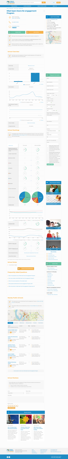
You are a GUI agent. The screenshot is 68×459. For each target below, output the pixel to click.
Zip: (47, 137)
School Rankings (34, 453)
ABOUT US (55, 6)
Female (52, 99)
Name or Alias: (28, 391)
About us (33, 450)
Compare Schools (43, 451)
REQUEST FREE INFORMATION (27, 268)
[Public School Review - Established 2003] (11, 2)
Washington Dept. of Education (53, 294)
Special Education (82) (51, 280)
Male (48, 99)
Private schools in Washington (52, 289)
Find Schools (34, 451)
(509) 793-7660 (16, 22)
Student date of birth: (50, 93)
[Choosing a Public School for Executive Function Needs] (26, 419)
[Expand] (9, 314)
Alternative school (31, 65)
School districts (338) (51, 285)
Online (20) (49, 279)
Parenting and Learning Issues (53, 259)
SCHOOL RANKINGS (27, 6)
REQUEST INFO (18, 32)
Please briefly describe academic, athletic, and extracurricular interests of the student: (53, 114)
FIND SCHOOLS (14, 6)
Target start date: (50, 108)
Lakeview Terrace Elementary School (11, 345)
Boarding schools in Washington (53, 290)
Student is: (48, 97)
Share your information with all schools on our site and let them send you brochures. (54, 148)
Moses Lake (14, 18)
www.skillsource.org (15, 26)
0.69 (37, 205)
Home (33, 449)
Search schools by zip (51, 268)
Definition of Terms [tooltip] (11, 145)
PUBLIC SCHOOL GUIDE (42, 6)
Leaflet (38, 320)
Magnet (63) (49, 276)
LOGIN (54, 2)
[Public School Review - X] (7, 457)
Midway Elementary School (12, 363)
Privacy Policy (58, 457)
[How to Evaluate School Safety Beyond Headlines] (13, 419)
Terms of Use (53, 457)
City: (47, 125)
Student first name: (50, 86)
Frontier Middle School (34, 306)
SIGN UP (58, 2)
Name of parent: (49, 82)
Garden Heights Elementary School (11, 354)
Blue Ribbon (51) (50, 275)
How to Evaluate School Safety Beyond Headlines (12, 428)
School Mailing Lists (54, 450)
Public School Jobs (51, 258)
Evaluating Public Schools (52, 256)
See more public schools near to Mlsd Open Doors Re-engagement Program (26, 371)
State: (48, 133)
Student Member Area (43, 449)
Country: (48, 129)
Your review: (10, 395)
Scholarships (50, 253)
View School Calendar (31, 123)
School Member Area (54, 449)
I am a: (9, 391)
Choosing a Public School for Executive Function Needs (25, 428)
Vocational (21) (50, 282)
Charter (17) (49, 278)
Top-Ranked (49, 273)
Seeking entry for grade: (51, 105)
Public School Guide (43, 450)
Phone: (48, 142)
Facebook (9, 457)
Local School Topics (51, 255)
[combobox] (30, 2)
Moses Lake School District (31, 256)
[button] (25, 314)
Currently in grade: (50, 101)
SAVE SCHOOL (36, 32)
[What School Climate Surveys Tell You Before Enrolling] (39, 419)
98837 (19, 18)
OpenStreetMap (42, 320)
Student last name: (50, 89)
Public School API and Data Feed (56, 451)
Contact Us (42, 453)
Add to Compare (11, 333)
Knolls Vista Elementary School (13, 337)
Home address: (49, 121)
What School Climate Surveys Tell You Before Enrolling (38, 428)
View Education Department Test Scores (31, 253)
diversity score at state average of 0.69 (20, 135)
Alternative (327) (50, 283)
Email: (48, 78)
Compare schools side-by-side (52, 269)
